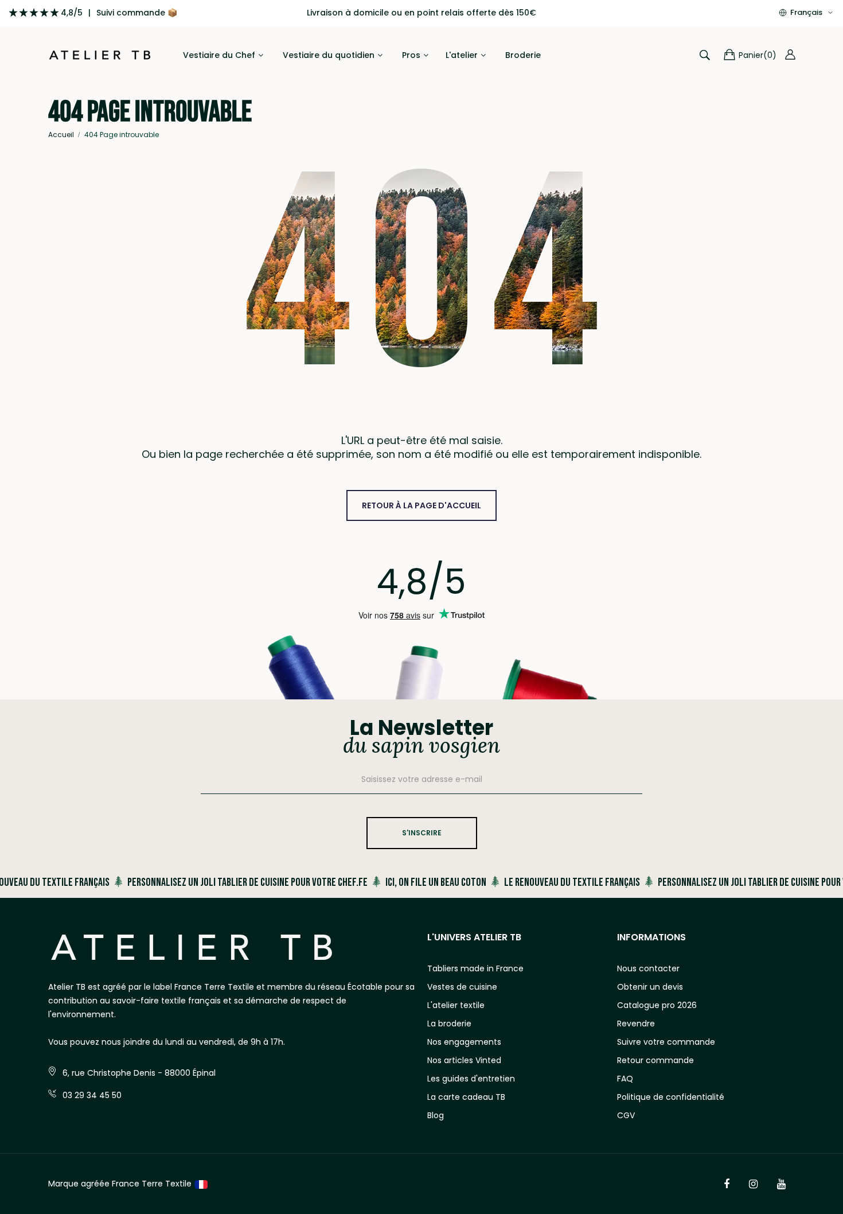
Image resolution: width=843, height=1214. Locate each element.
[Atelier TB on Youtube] (781, 1184)
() (757, 55)
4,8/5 (72, 12)
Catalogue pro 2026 (657, 1005)
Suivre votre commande (666, 1042)
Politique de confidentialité (670, 1097)
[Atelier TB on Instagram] (753, 1184)
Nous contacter (648, 968)
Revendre (636, 1023)
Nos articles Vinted (464, 1060)
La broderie (449, 1023)
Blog (435, 1115)
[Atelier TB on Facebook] (726, 1184)
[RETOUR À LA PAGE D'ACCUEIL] (421, 493)
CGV (626, 1115)
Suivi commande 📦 (136, 12)
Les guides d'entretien (471, 1078)
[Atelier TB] (99, 55)
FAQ (625, 1078)
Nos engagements (464, 1042)
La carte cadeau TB (466, 1097)
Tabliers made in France (475, 968)
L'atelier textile (456, 1005)
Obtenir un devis (650, 987)
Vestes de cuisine (462, 987)
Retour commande (655, 1060)
